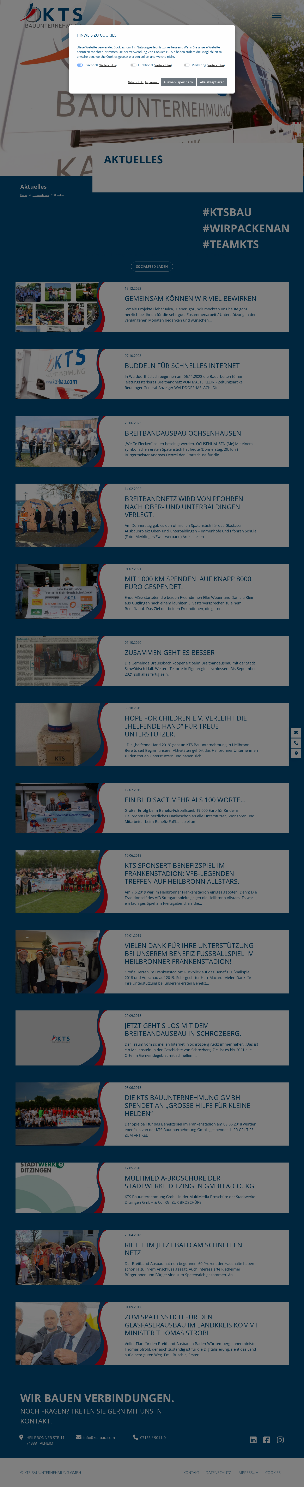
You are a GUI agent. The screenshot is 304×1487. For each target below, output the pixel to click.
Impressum (152, 82)
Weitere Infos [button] (107, 65)
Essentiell (101, 65)
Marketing (208, 65)
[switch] (133, 65)
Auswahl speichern (178, 82)
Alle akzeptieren (212, 82)
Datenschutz (136, 82)
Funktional (155, 65)
